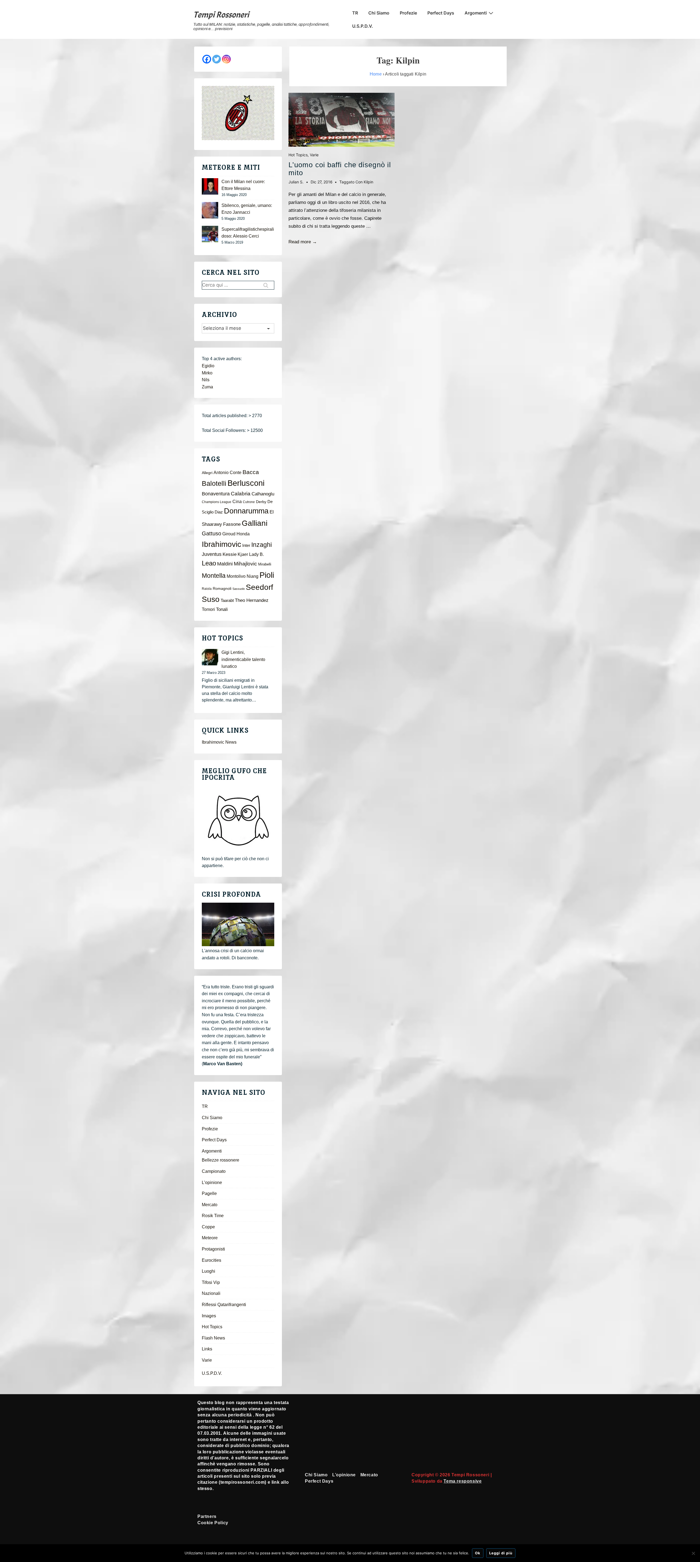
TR (355, 13)
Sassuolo (238, 588)
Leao (209, 563)
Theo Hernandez (252, 600)
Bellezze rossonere (220, 1160)
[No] (693, 1553)
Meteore (210, 1237)
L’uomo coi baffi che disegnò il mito (339, 169)
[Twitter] (216, 59)
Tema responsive (463, 1481)
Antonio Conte (227, 472)
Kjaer (243, 554)
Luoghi (208, 1271)
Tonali (222, 609)
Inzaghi (261, 544)
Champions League (216, 502)
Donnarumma (246, 511)
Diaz (219, 512)
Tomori (208, 609)
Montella (214, 575)
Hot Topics (298, 154)
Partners (207, 1516)
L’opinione (212, 1182)
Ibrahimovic (221, 544)
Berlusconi (246, 482)
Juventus (211, 554)
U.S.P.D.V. (362, 26)
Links (207, 1349)
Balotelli (214, 483)
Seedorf (259, 587)
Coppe (208, 1227)
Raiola (207, 589)
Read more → (302, 241)
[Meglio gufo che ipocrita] (238, 820)
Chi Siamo (378, 13)
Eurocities (211, 1260)
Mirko (207, 373)
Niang (252, 576)
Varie (314, 154)
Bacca (251, 472)
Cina (237, 501)
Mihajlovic (245, 564)
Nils (205, 379)
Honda (243, 534)
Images (209, 1315)
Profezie (408, 13)
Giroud (228, 533)
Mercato (209, 1204)
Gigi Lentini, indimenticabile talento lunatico (243, 659)
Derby (261, 502)
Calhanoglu (263, 493)
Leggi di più (500, 1553)
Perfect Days (440, 13)
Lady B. (256, 554)
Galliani (254, 523)
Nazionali (211, 1293)
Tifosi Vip (211, 1282)
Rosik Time (213, 1215)
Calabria (240, 493)
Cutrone (249, 502)
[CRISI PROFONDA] (238, 924)
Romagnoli (222, 589)
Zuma (207, 387)
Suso (211, 599)
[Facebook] (206, 59)
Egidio (208, 365)
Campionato (214, 1171)
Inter (246, 545)
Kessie (230, 554)
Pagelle (209, 1193)
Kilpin (368, 182)
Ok (477, 1553)
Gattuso (211, 533)
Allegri (207, 473)
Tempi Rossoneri (221, 14)
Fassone (232, 524)
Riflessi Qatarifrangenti (224, 1304)
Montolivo (236, 576)
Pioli (266, 575)
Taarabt (227, 600)
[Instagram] (226, 59)
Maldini (225, 564)
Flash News (213, 1338)
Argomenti (476, 13)
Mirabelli (264, 564)
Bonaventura (216, 493)
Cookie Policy (212, 1522)
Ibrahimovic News (219, 742)
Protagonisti (213, 1249)
